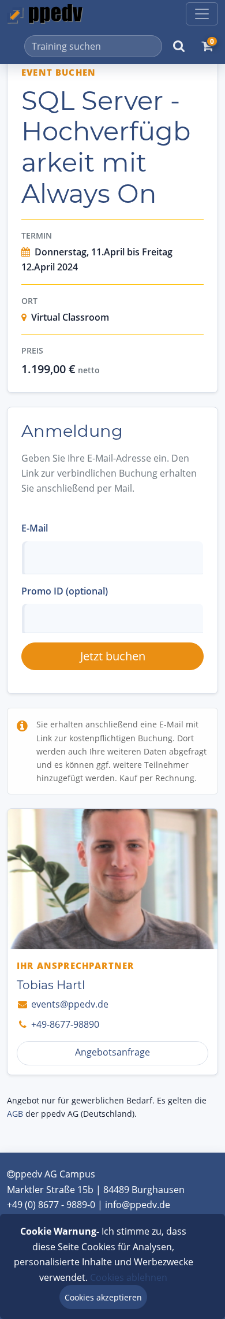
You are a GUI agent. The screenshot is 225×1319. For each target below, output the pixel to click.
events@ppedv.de (68, 1004)
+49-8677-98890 (64, 1024)
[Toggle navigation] (202, 13)
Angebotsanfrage (112, 1052)
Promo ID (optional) (64, 591)
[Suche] (179, 46)
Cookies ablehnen (128, 1277)
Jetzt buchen (112, 656)
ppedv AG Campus (55, 1174)
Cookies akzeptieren (103, 1297)
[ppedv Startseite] (45, 13)
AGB (15, 1113)
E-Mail (34, 528)
